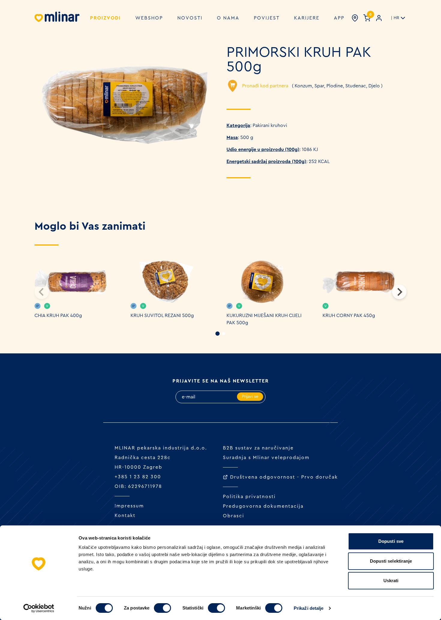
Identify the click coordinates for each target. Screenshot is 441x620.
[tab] (217, 333)
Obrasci (233, 515)
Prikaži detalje (309, 608)
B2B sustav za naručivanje (258, 448)
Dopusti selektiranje (391, 561)
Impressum (129, 506)
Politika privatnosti (249, 496)
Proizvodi (105, 18)
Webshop (149, 18)
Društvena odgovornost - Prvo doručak (284, 477)
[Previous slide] (41, 292)
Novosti (189, 18)
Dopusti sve (391, 541)
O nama (228, 18)
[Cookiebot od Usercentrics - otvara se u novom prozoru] (39, 608)
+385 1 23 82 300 (138, 476)
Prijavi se (250, 397)
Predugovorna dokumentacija (263, 506)
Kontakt (125, 515)
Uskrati (391, 580)
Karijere (307, 18)
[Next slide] (399, 292)
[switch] (162, 608)
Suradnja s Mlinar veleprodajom (266, 457)
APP (339, 18)
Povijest (267, 18)
